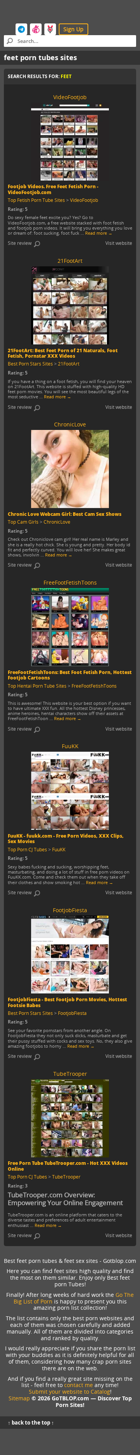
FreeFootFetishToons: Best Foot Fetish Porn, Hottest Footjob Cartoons (70, 675)
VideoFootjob (84, 200)
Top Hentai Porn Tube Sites (37, 686)
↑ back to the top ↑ (31, 1422)
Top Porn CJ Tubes (27, 849)
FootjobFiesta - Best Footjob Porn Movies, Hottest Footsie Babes (67, 1002)
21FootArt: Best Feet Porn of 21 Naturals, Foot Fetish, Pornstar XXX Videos (63, 353)
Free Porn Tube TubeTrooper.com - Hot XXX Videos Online (68, 1166)
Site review (20, 243)
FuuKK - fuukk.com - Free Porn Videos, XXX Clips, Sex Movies (66, 839)
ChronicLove (57, 522)
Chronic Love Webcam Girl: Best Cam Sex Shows (64, 514)
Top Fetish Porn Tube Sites (36, 200)
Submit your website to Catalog (69, 1391)
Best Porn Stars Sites (30, 363)
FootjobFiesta (72, 1013)
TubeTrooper (66, 1176)
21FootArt (68, 363)
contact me (78, 1385)
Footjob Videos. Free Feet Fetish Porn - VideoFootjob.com (53, 189)
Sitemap (19, 1398)
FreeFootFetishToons (94, 686)
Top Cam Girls (23, 522)
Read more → (98, 233)
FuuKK (58, 849)
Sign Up (73, 29)
